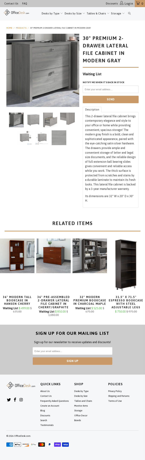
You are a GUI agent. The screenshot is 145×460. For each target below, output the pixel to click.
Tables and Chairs (83, 401)
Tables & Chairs (96, 13)
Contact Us (11, 3)
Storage (116, 13)
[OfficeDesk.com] (16, 12)
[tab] (92, 109)
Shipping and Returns (118, 396)
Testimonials (46, 425)
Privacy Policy (115, 391)
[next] (75, 70)
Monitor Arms (81, 405)
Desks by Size (73, 13)
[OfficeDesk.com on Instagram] (21, 400)
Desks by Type (51, 13)
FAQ (24, 3)
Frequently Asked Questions (54, 401)
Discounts (112, 3)
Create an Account (49, 405)
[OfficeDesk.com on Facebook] (15, 400)
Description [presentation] (92, 109)
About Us (45, 391)
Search (43, 420)
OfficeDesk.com (22, 436)
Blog (42, 410)
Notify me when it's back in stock (103, 82)
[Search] (129, 13)
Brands (77, 420)
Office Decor (80, 415)
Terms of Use (115, 401)
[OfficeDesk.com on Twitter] (9, 400)
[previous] (10, 70)
